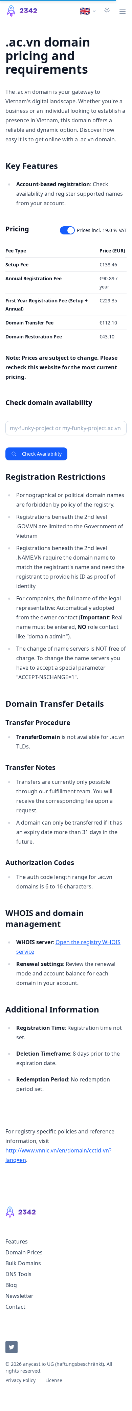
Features (16, 1241)
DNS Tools (18, 1274)
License (53, 1380)
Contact (15, 1306)
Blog (11, 1285)
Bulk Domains (23, 1263)
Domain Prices (24, 1252)
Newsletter (19, 1296)
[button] (122, 11)
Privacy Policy (21, 1380)
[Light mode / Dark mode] (107, 11)
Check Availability (42, 454)
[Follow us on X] (11, 1347)
